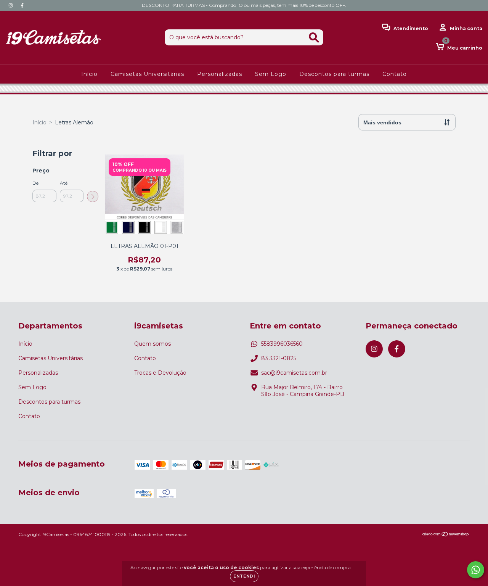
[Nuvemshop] (446, 535)
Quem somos (152, 343)
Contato (394, 74)
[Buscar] (314, 38)
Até (63, 183)
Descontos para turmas (334, 74)
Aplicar (92, 196)
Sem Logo (270, 74)
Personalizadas (219, 74)
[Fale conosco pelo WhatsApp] (475, 569)
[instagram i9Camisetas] (11, 5)
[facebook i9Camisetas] (22, 5)
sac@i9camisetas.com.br (294, 372)
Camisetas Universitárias (147, 74)
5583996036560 (282, 343)
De (35, 183)
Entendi (244, 576)
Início (89, 74)
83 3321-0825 (278, 358)
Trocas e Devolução (160, 372)
